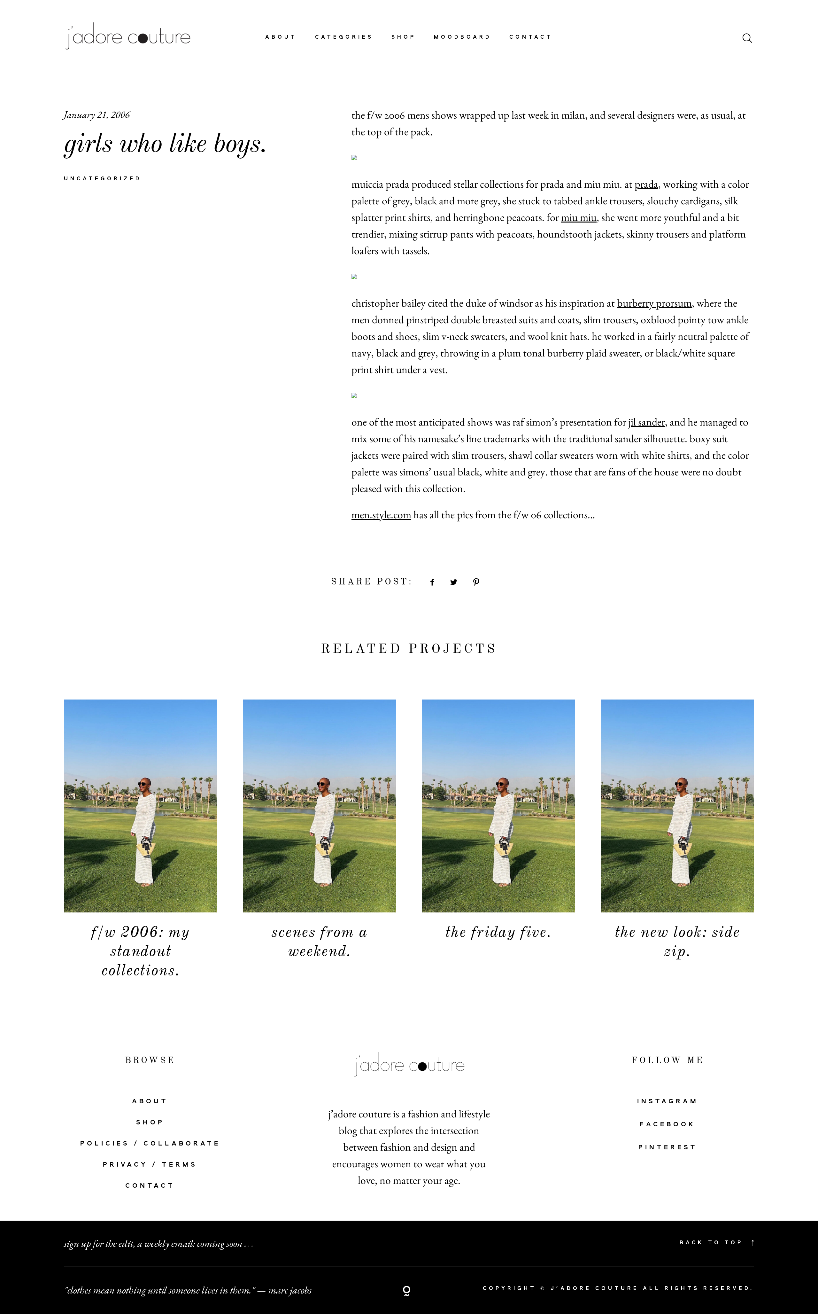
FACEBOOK (668, 1125)
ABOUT (150, 1102)
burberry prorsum (654, 303)
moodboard (462, 37)
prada (646, 184)
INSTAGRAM (667, 1102)
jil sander (647, 422)
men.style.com (381, 514)
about (281, 37)
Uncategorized (103, 179)
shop (403, 37)
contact (531, 37)
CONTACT (150, 1186)
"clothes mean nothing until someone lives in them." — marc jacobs (188, 1290)
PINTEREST (668, 1148)
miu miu (579, 217)
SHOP (150, 1123)
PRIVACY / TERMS (150, 1165)
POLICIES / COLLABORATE (150, 1144)
